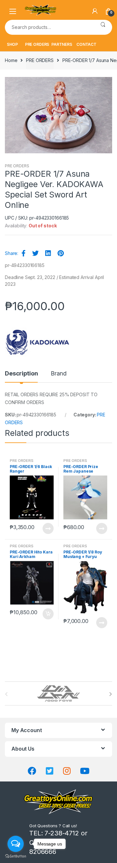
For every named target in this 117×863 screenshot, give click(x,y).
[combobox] (49, 27)
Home (11, 60)
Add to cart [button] (48, 613)
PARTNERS (61, 44)
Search (103, 27)
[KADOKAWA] (37, 342)
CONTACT (86, 44)
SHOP (12, 44)
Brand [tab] (58, 374)
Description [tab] (21, 374)
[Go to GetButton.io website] (15, 856)
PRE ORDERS (37, 44)
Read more (48, 528)
